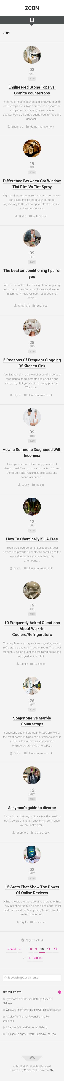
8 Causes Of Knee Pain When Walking (26, 1027)
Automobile (40, 216)
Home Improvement (42, 126)
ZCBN (32, 8)
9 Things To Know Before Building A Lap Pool (31, 1034)
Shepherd (17, 126)
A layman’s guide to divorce (32, 808)
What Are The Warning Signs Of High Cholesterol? (33, 1009)
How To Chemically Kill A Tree (32, 539)
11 (48, 949)
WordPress (30, 1070)
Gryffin (22, 216)
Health (40, 484)
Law (47, 832)
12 (55, 949)
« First (11, 949)
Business (42, 305)
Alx (51, 1070)
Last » (38, 958)
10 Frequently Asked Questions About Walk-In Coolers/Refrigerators (32, 629)
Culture (39, 832)
